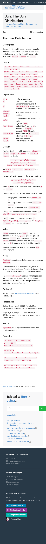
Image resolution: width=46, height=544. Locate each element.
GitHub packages (12, 485)
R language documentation (16, 461)
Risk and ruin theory (15, 439)
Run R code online (13, 464)
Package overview (13, 421)
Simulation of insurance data (18, 441)
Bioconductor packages (14, 479)
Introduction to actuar (15, 433)
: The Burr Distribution (15, 8)
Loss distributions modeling (17, 436)
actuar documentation (9, 386)
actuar (11, 400)
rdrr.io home (10, 458)
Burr (24, 396)
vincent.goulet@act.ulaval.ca (25, 293)
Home (7, 6)
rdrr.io (5, 2)
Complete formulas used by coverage (21, 428)
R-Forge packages (12, 482)
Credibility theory (13, 431)
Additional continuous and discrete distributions (20, 424)
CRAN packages (12, 477)
